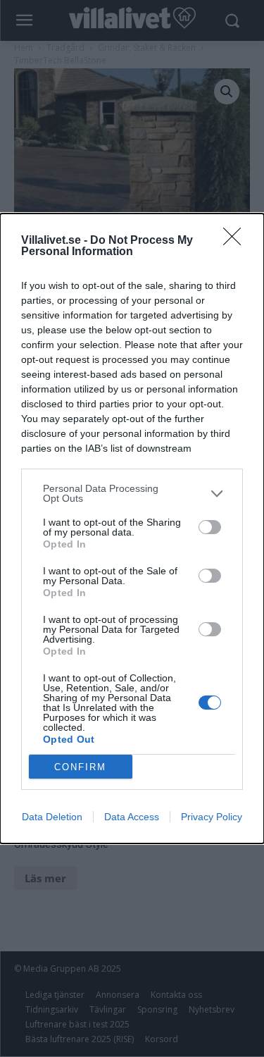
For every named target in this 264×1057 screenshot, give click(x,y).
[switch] (210, 527)
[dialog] (132, 528)
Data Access (131, 816)
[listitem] (132, 493)
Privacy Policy (211, 816)
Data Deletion (52, 816)
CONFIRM (80, 767)
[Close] (236, 241)
